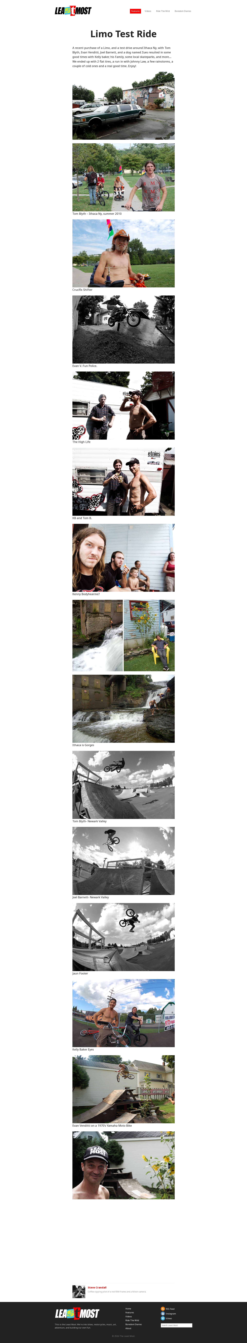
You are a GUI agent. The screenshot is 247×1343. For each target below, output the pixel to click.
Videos (148, 11)
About (128, 1328)
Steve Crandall (97, 1287)
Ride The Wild (163, 11)
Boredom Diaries (183, 11)
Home (128, 1308)
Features (135, 11)
